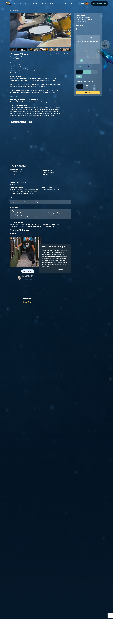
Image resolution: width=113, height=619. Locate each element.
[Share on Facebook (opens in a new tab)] (10, 234)
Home (12, 10)
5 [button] (36, 46)
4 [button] (34, 46)
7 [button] (41, 46)
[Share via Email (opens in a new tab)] (13, 234)
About (15, 3)
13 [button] (54, 46)
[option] (40, 30)
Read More (13, 97)
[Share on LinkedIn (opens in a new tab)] (12, 234)
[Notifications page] (68, 4)
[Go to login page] (87, 3)
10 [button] (48, 46)
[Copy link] (16, 234)
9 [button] (45, 46)
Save (67, 53)
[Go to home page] (8, 3)
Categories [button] (48, 3)
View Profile (61, 269)
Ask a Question (27, 271)
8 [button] (43, 46)
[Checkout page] (65, 4)
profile (81, 3)
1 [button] (27, 46)
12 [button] (52, 46)
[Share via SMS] (15, 234)
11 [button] (50, 46)
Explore (17, 10)
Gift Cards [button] (32, 3)
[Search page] (72, 3)
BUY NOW (88, 92)
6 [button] (38, 46)
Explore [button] (22, 3)
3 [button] (31, 46)
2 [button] (29, 46)
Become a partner (99, 3)
